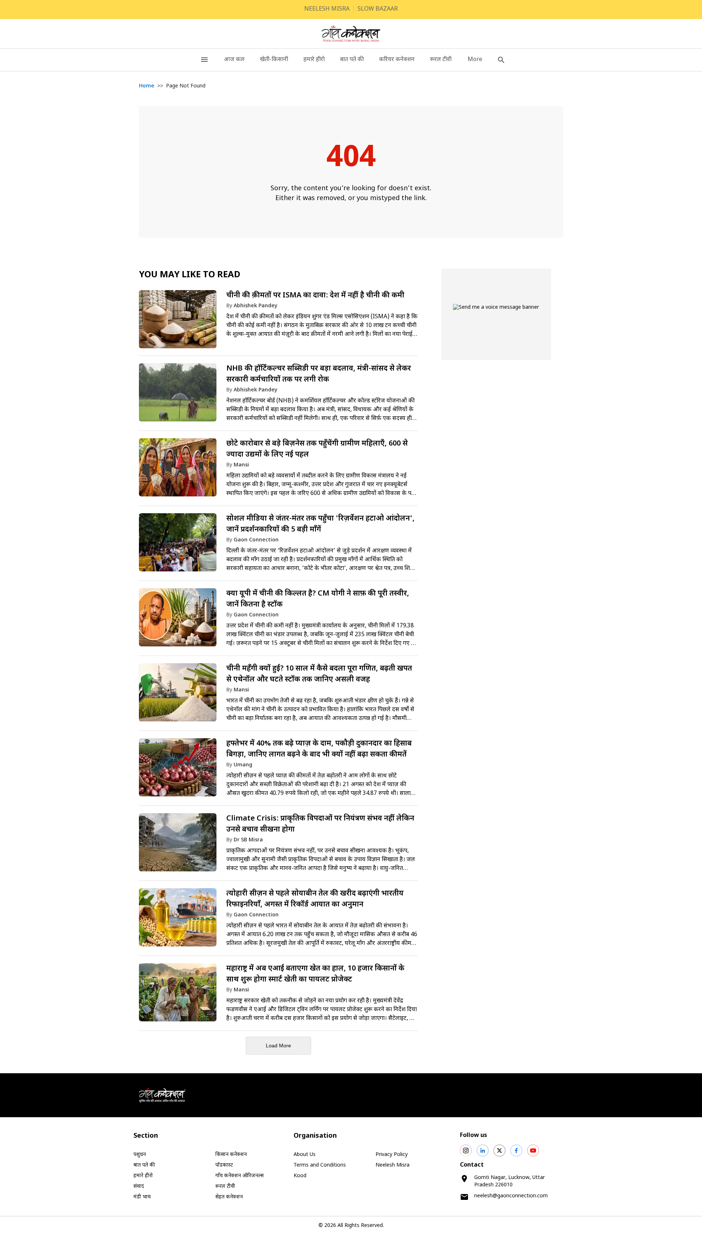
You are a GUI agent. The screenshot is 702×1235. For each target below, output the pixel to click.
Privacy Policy (391, 1154)
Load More (278, 1045)
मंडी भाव (142, 1197)
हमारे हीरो (314, 60)
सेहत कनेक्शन (229, 1197)
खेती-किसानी (274, 60)
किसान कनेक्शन (231, 1154)
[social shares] (466, 1150)
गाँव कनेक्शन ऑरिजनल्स (239, 1175)
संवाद (138, 1186)
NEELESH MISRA (327, 9)
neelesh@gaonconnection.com (511, 1196)
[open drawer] (204, 60)
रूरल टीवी (441, 60)
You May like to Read (189, 275)
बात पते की (352, 60)
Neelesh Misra (392, 1165)
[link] (278, 322)
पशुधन (139, 1154)
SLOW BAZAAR (378, 9)
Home (146, 86)
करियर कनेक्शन (397, 60)
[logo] (351, 34)
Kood (300, 1175)
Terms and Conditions (320, 1165)
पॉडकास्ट (224, 1165)
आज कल (234, 60)
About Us (305, 1154)
